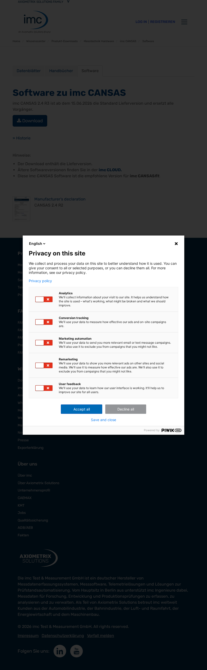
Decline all (125, 409)
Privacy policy (40, 281)
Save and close (103, 420)
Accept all (81, 409)
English (35, 243)
